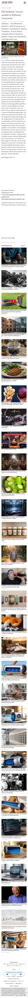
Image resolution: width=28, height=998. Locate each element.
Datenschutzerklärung (13, 978)
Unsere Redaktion (9, 983)
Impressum (19, 976)
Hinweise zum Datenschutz (10, 981)
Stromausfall (8, 8)
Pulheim (3, 8)
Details (16, 995)
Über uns (21, 981)
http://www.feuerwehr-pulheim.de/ (13, 199)
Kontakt (13, 976)
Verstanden (21, 995)
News (8, 976)
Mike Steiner (19, 983)
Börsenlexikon (14, 962)
